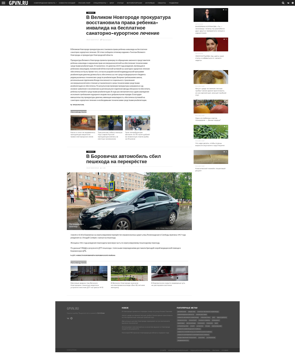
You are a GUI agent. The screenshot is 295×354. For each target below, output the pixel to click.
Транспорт (192, 320)
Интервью (150, 3)
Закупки (201, 337)
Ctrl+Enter (101, 313)
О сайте (163, 350)
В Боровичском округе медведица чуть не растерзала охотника (168, 284)
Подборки (173, 3)
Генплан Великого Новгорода (208, 311)
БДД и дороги (222, 317)
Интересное (182, 311)
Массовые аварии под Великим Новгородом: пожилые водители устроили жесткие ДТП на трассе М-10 (87, 285)
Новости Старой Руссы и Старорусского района (195, 332)
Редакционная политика (200, 350)
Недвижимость (183, 340)
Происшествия (201, 314)
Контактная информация (178, 350)
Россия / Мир (84, 3)
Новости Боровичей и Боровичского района (95, 255)
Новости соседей (67, 3)
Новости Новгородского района (189, 329)
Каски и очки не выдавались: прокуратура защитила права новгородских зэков (83, 134)
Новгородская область (44, 3)
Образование (216, 326)
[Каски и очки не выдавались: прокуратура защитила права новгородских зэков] (83, 129)
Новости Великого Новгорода (188, 317)
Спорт (192, 326)
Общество (191, 311)
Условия (224, 350)
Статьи (120, 3)
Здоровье (181, 323)
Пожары (210, 323)
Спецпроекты (99, 3)
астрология (211, 337)
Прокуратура (78, 105)
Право (207, 326)
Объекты (162, 3)
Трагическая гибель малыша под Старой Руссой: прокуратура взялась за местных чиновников (110, 135)
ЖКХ (216, 323)
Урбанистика (205, 317)
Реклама (215, 350)
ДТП (73, 255)
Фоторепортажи (134, 3)
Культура (200, 326)
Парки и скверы (204, 320)
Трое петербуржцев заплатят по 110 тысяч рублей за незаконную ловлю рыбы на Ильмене (137, 135)
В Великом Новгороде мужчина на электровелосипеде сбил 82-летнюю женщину (128, 285)
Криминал (215, 320)
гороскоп (201, 323)
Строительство (183, 326)
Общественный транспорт (187, 337)
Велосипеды (191, 323)
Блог (112, 3)
